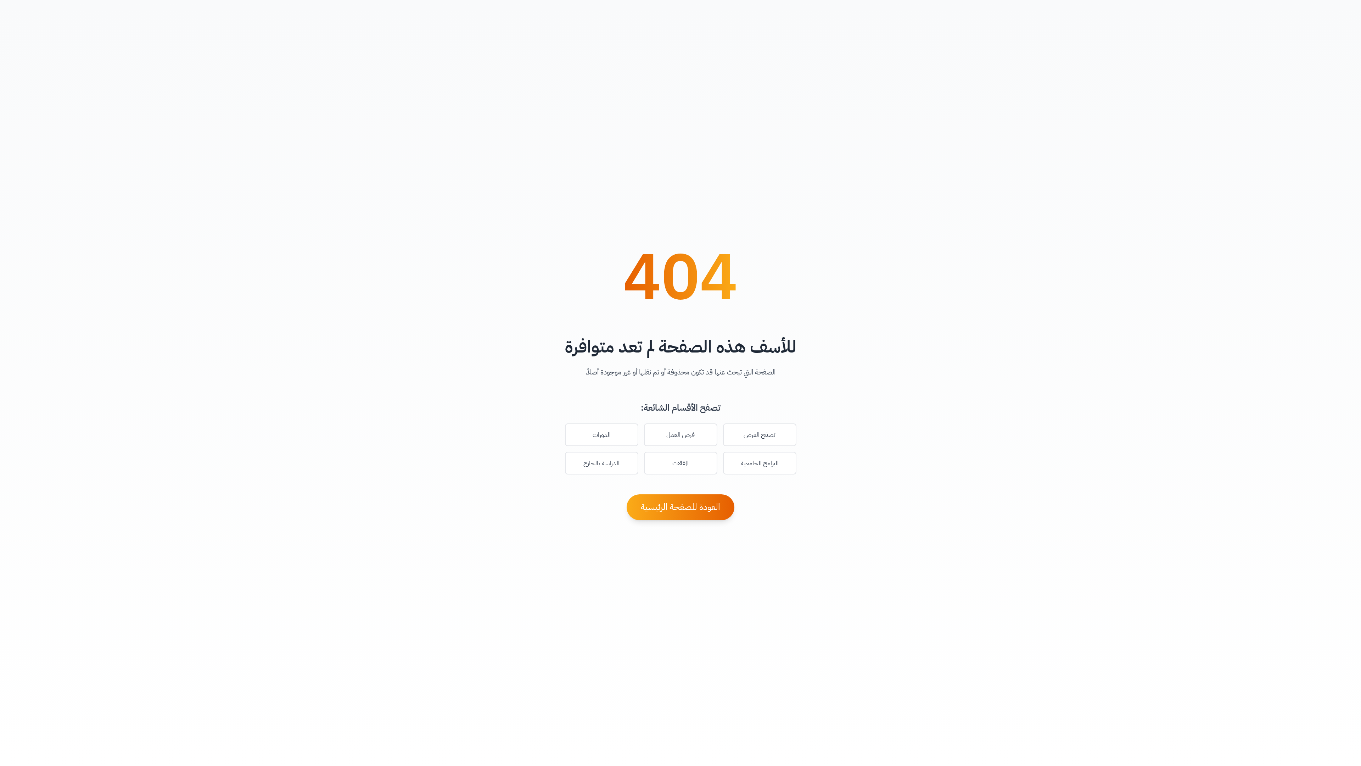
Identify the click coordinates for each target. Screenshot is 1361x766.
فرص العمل (680, 434)
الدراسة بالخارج (601, 463)
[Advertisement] (680, 750)
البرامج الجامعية (760, 463)
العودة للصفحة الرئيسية (680, 507)
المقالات (680, 463)
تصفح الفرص (759, 434)
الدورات (602, 434)
